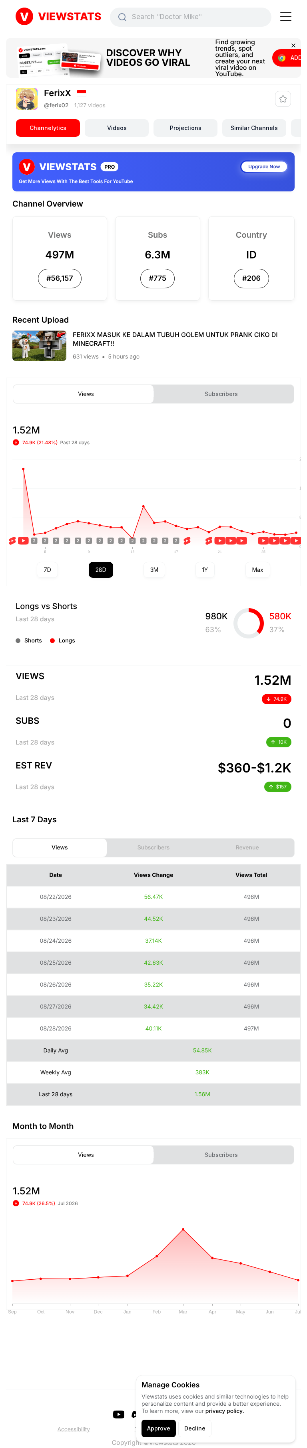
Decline (194, 1428)
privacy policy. (224, 1411)
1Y (205, 569)
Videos (117, 127)
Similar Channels (254, 127)
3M (154, 569)
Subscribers (221, 394)
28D (101, 569)
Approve (158, 1428)
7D (47, 569)
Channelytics (48, 127)
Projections (185, 127)
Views (86, 394)
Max (257, 569)
